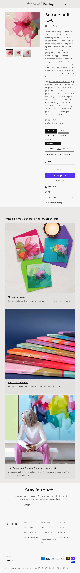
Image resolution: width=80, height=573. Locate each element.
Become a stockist (64, 537)
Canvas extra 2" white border (59, 154)
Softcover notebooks (18, 382)
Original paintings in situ (48, 541)
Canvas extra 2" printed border (59, 149)
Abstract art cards (17, 297)
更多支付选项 (60, 180)
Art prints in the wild (46, 533)
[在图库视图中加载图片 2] (18, 53)
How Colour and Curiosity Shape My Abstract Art (32, 468)
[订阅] (56, 505)
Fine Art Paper (53, 144)
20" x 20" (50, 135)
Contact (61, 528)
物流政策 (58, 568)
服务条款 (51, 568)
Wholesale (62, 532)
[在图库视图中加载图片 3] (27, 53)
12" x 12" (63, 131)
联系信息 (65, 568)
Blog (42, 528)
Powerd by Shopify (27, 568)
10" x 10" (50, 131)
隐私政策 (44, 568)
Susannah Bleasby (15, 568)
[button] (4, 4)
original (52, 81)
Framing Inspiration (30, 537)
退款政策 (37, 568)
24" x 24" (63, 135)
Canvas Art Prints (29, 532)
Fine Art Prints (28, 528)
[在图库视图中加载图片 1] (9, 53)
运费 (61, 123)
